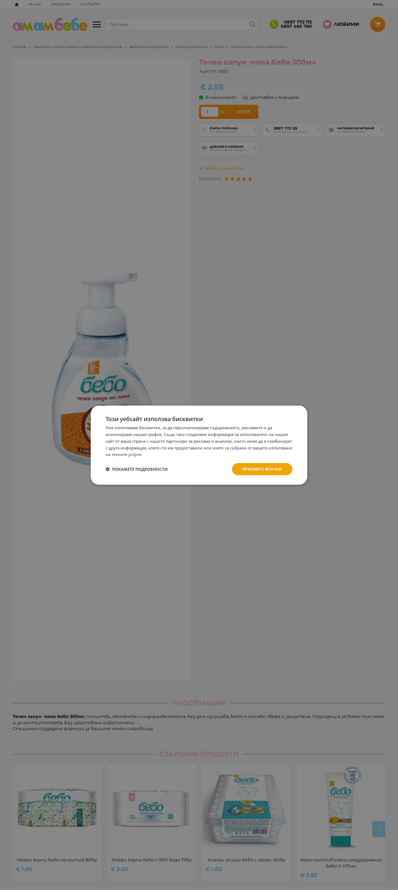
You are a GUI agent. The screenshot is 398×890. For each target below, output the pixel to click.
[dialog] (199, 445)
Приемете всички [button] (262, 468)
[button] (137, 469)
